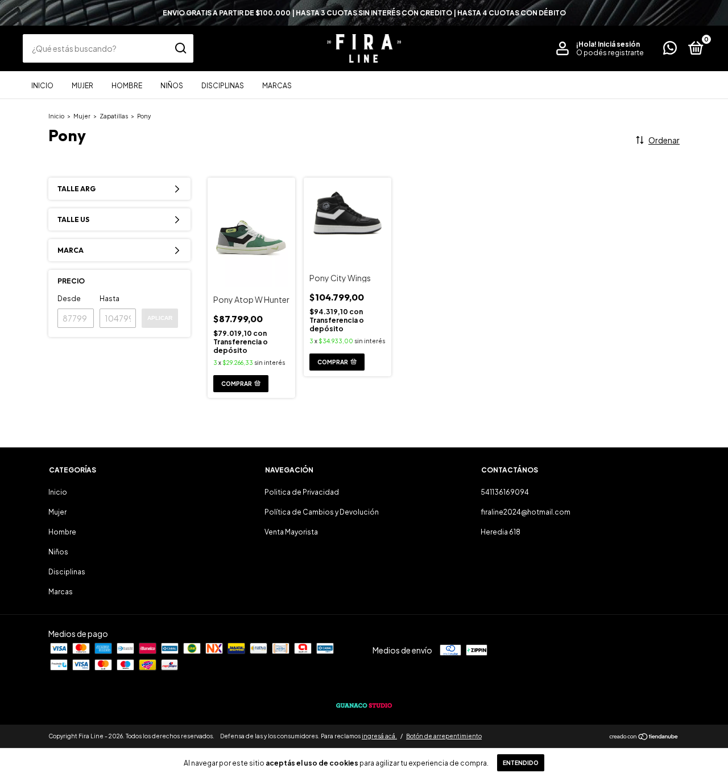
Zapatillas (114, 116)
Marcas (277, 85)
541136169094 (505, 492)
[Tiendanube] (644, 737)
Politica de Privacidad (301, 492)
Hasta (109, 298)
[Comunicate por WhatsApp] (669, 50)
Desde (69, 298)
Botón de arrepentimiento (444, 736)
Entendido (521, 762)
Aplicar (159, 318)
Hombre (126, 85)
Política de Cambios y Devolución (321, 512)
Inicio (42, 85)
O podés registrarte (610, 52)
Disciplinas (222, 85)
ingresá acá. (379, 736)
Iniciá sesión (619, 44)
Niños (171, 85)
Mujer (82, 85)
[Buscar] (180, 48)
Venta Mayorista (291, 532)
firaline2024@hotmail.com (525, 512)
